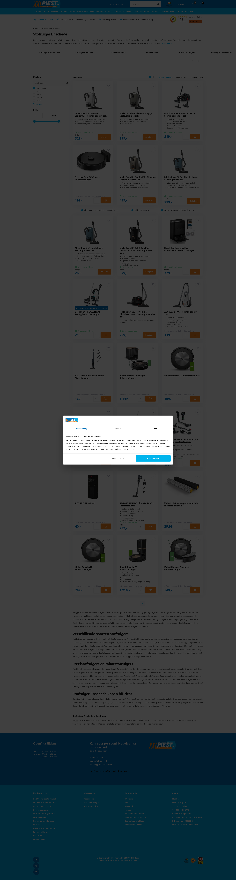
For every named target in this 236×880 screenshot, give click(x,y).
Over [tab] (155, 428)
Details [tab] (118, 428)
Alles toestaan (153, 458)
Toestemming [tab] (81, 428)
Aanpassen (116, 458)
